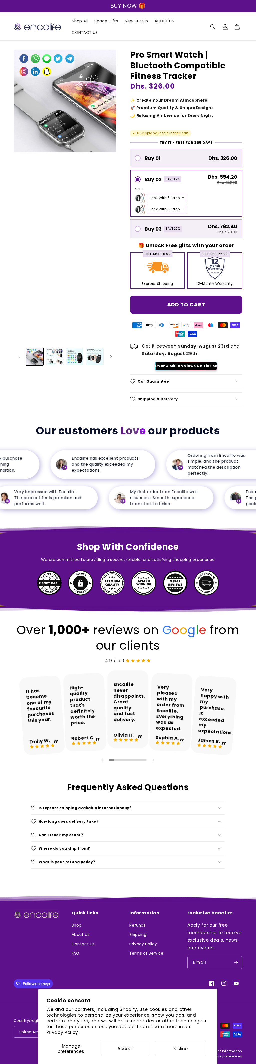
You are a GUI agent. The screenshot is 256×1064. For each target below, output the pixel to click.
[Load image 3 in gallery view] (75, 356)
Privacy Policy (62, 1032)
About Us (81, 934)
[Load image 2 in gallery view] (55, 356)
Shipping (138, 934)
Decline (180, 1049)
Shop (77, 925)
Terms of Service (147, 953)
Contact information (224, 1051)
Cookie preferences (226, 1056)
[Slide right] (111, 356)
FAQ (76, 953)
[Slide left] (19, 356)
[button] (213, 27)
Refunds (138, 925)
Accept (125, 1049)
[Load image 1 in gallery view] (35, 356)
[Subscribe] (236, 962)
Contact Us (83, 944)
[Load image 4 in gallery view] (95, 356)
